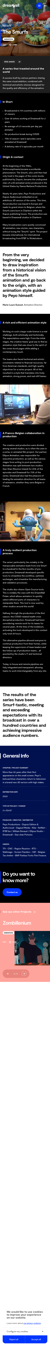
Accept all (36, 1339)
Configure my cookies (17, 1331)
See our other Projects (17, 911)
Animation (8, 39)
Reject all (13, 1339)
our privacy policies (32, 1323)
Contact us (12, 892)
